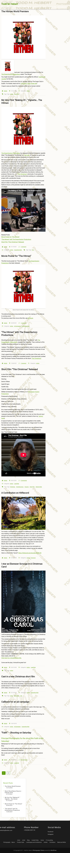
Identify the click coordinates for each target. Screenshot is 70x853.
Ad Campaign (17, 326)
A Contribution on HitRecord (15, 493)
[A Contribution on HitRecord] (23, 529)
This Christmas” (22, 174)
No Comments (24, 759)
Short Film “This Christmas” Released (12, 242)
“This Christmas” (36, 358)
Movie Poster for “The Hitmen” (10, 237)
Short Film (16, 94)
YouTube (26, 155)
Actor (19, 7)
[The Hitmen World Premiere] (23, 59)
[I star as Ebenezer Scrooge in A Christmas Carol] (23, 632)
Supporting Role (18, 250)
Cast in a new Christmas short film (18, 676)
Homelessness (19, 486)
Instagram (50, 834)
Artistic (45, 842)
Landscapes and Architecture (34, 842)
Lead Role (16, 483)
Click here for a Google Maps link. (11, 658)
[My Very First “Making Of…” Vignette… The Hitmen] (23, 150)
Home (44, 7)
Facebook (50, 831)
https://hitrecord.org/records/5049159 (29, 553)
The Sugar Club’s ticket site (29, 83)
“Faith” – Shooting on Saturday (16, 732)
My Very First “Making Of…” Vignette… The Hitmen (12, 798)
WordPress (53, 850)
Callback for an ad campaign (15, 701)
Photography (62, 7)
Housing (27, 486)
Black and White (61, 842)
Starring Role (39, 486)
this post (30, 318)
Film (33, 250)
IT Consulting (52, 7)
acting (11, 94)
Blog (29, 7)
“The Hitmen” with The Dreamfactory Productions (16, 239)
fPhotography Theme (38, 850)
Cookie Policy (37, 7)
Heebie (5, 91)
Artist (24, 7)
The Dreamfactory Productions (10, 74)
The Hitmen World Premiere (15, 11)
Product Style (20, 842)
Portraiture (52, 842)
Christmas (12, 486)
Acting (28, 91)
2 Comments (24, 480)
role (21, 695)
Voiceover (33, 557)
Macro (13, 842)
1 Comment (23, 246)
